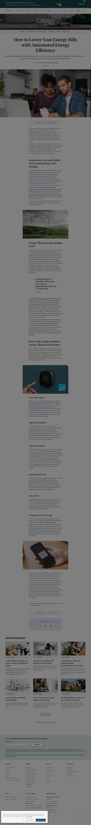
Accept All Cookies (41, 820)
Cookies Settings (29, 820)
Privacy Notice (29, 816)
